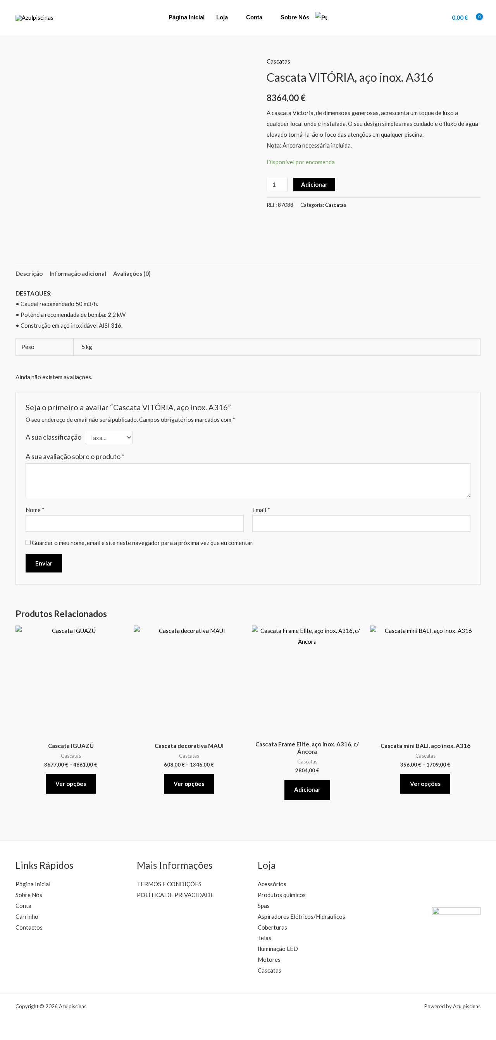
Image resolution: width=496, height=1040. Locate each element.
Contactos (29, 927)
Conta (254, 17)
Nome (35, 509)
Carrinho (27, 916)
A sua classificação (53, 437)
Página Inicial (187, 17)
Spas (264, 905)
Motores (269, 959)
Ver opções (70, 783)
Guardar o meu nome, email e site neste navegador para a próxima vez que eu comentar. (142, 542)
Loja (222, 17)
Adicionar (314, 184)
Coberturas (272, 927)
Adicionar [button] (307, 789)
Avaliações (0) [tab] (132, 273)
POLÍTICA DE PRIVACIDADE (175, 894)
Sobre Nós (295, 17)
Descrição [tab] (29, 273)
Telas (264, 937)
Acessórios (272, 883)
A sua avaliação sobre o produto (75, 456)
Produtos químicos (282, 894)
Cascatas (278, 61)
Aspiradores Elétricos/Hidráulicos (301, 916)
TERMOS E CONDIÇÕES (169, 883)
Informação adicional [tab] (78, 273)
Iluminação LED (278, 948)
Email (261, 509)
